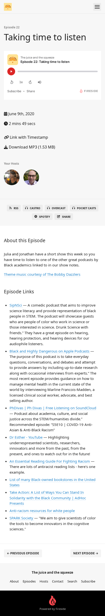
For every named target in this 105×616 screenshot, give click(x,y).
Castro (35, 208)
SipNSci (16, 305)
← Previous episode (23, 553)
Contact (57, 581)
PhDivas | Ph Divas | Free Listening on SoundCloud (53, 407)
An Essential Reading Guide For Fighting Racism (50, 461)
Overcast (58, 208)
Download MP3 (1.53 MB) (31, 147)
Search (72, 581)
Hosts (44, 581)
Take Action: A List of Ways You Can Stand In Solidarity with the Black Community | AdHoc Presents (48, 498)
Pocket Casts (86, 208)
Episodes (29, 581)
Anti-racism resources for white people (42, 510)
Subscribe (88, 581)
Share (66, 216)
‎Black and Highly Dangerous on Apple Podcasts (50, 351)
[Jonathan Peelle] (31, 178)
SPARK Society (22, 517)
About (14, 581)
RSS (16, 208)
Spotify (44, 216)
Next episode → (85, 553)
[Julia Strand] (12, 178)
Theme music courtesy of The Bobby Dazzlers (42, 274)
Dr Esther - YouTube (26, 437)
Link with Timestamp (28, 137)
